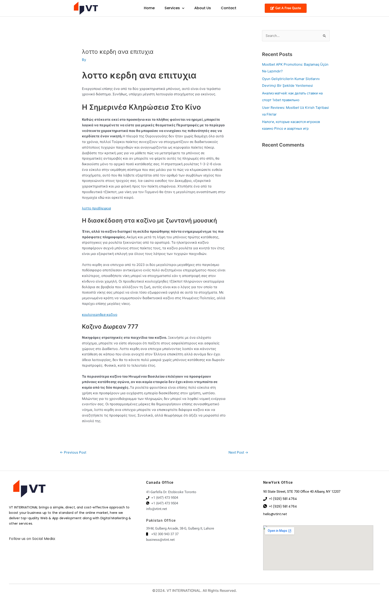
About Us (202, 8)
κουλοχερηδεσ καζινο (99, 314)
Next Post (238, 452)
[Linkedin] (17, 544)
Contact (228, 8)
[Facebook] (10, 544)
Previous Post (73, 452)
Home (149, 8)
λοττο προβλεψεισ (96, 208)
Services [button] (172, 8)
